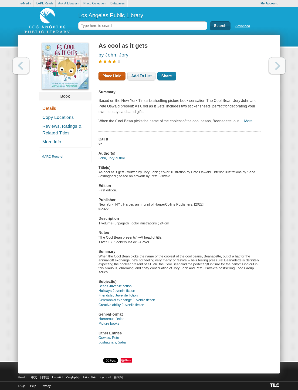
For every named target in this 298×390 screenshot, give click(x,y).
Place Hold (112, 76)
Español (57, 377)
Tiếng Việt (89, 377)
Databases (117, 3)
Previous (20, 65)
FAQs (22, 386)
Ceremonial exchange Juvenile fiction (126, 300)
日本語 (44, 377)
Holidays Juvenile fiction (116, 291)
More (248, 121)
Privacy (46, 386)
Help (33, 386)
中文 (34, 377)
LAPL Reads (44, 3)
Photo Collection (94, 3)
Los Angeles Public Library (110, 15)
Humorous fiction (111, 319)
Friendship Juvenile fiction (118, 295)
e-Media (25, 3)
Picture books (108, 323)
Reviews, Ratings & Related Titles (61, 129)
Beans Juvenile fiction (115, 286)
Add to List (141, 76)
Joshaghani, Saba (112, 342)
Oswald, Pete (108, 338)
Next (277, 65)
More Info (51, 141)
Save (128, 360)
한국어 (118, 377)
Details (49, 108)
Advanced (242, 26)
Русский (105, 377)
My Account (269, 3)
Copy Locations (58, 117)
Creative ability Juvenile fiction (121, 305)
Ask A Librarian (68, 3)
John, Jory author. (112, 158)
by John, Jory (113, 54)
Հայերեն (73, 377)
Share (166, 76)
